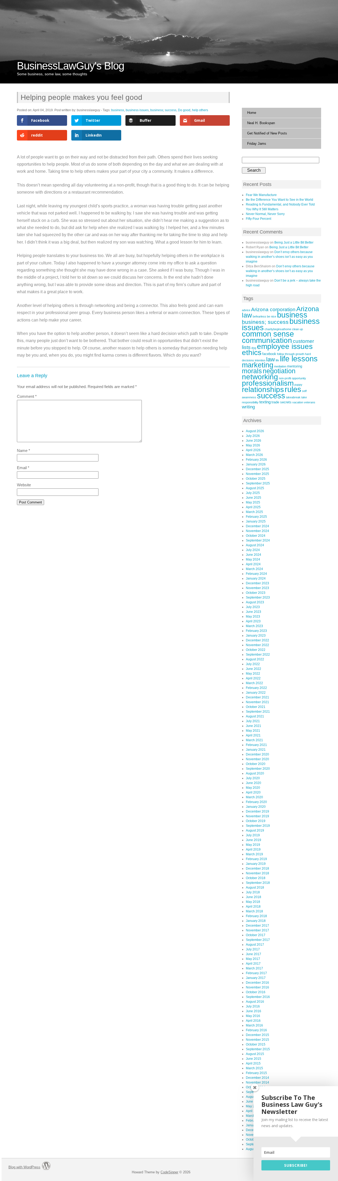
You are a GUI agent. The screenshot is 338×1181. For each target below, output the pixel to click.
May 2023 (253, 616)
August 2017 (255, 944)
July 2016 (253, 1006)
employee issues (285, 346)
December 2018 (257, 868)
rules (293, 389)
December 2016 (257, 982)
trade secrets (281, 402)
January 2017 (256, 978)
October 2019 (255, 821)
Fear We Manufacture (261, 195)
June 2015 (253, 1059)
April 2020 (253, 792)
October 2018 (255, 878)
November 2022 (257, 645)
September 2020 (258, 769)
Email (23, 467)
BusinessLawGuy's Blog (70, 66)
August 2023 (255, 602)
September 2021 (258, 711)
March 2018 (254, 911)
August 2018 (255, 887)
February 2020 (256, 802)
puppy (298, 384)
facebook (269, 354)
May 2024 (253, 559)
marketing (257, 365)
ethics (251, 352)
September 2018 (258, 883)
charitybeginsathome (278, 329)
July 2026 (253, 436)
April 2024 (253, 564)
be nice (271, 316)
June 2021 (253, 726)
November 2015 (257, 1040)
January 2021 (256, 749)
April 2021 (253, 735)
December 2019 (257, 811)
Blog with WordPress (24, 1167)
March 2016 (254, 1025)
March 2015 (254, 1068)
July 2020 (253, 778)
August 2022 (255, 659)
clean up (297, 329)
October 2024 (255, 536)
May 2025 (253, 502)
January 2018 (256, 921)
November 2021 (257, 702)
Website (24, 485)
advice (246, 310)
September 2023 (258, 597)
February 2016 (256, 1030)
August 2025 (255, 488)
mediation (280, 366)
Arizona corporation (273, 309)
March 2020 (254, 797)
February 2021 (256, 745)
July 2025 (253, 493)
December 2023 (257, 583)
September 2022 (258, 654)
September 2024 (258, 540)
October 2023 (255, 593)
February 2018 (256, 916)
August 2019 (255, 830)
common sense (268, 334)
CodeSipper (169, 1172)
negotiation (279, 371)
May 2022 (253, 673)
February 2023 (256, 631)
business (117, 110)
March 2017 (254, 968)
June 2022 (253, 669)
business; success (163, 110)
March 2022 (254, 683)
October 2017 (255, 935)
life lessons (299, 358)
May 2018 (253, 902)
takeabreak (293, 397)
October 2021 (255, 707)
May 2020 (253, 788)
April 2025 (253, 507)
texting (265, 402)
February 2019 (256, 859)
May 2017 (253, 959)
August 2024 (255, 545)
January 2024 (256, 578)
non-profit (285, 378)
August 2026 (255, 431)
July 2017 (253, 949)
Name (23, 450)
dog (253, 347)
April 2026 (253, 450)
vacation (297, 402)
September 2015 (258, 1049)
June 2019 (253, 840)
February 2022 (256, 688)
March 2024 (254, 569)
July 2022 (253, 664)
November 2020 (257, 759)
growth (299, 354)
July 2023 (253, 607)
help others (200, 110)
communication (267, 340)
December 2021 (257, 697)
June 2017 (253, 954)
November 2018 (257, 873)
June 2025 (253, 498)
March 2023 (254, 626)
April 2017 (253, 963)
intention (260, 360)
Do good (184, 110)
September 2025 (258, 483)
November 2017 (257, 930)
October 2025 (255, 478)
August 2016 (255, 1001)
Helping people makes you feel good (81, 97)
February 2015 (256, 1073)
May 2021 (253, 730)
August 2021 (255, 716)
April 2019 (253, 849)
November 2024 (257, 531)
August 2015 (255, 1054)
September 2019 (258, 826)
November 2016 (257, 987)
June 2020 (253, 783)
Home (251, 113)
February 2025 (256, 517)
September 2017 (258, 940)
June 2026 (253, 440)
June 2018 (253, 897)
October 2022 (255, 650)
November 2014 (257, 1082)
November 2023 (257, 588)
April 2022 (253, 678)
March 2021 (254, 740)
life (277, 360)
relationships (263, 389)
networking (260, 377)
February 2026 (256, 459)
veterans (309, 402)
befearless (259, 316)
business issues (137, 110)
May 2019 (253, 845)
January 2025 (256, 521)
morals (252, 371)
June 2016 (253, 1011)
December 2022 (257, 640)
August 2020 (255, 773)
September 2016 (258, 997)
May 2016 (253, 1016)
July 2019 (253, 835)
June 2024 (253, 555)
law (270, 359)
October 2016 (255, 992)
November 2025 (257, 474)
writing (248, 406)
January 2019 (256, 864)
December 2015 (257, 1035)
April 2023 (253, 621)
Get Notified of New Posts (267, 133)
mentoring (294, 366)
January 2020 (256, 807)
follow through (286, 354)
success (271, 395)
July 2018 (253, 892)
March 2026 (254, 455)
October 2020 (255, 764)
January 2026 (256, 464)
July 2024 (253, 550)
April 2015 (253, 1063)
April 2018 (253, 906)
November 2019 (257, 816)
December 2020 (257, 754)
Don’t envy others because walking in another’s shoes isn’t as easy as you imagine (279, 256)
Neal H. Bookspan (261, 123)
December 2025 (257, 469)
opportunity (299, 378)
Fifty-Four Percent (258, 219)
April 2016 (253, 1021)
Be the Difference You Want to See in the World (279, 200)
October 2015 (255, 1044)
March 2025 (254, 512)
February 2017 (256, 973)
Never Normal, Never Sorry (265, 214)
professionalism (268, 383)
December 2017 (257, 925)
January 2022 (256, 692)
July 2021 (253, 721)
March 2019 (254, 854)
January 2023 (256, 635)
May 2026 (253, 445)
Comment (27, 396)
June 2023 (253, 612)
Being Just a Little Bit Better (293, 242)
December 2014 (257, 1078)
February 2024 (256, 574)
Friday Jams (256, 144)
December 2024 (257, 526)
